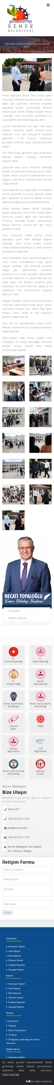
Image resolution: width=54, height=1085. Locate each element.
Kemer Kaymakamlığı (40, 682)
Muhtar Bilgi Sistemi (14, 750)
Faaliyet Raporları (16, 965)
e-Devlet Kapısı (13, 727)
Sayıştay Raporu (16, 969)
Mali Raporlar (14, 956)
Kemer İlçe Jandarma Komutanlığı (40, 705)
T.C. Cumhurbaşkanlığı (13, 660)
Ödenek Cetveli (15, 960)
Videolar (12, 1026)
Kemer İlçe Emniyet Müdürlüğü (13, 705)
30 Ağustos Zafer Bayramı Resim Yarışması (23, 1041)
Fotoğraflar (14, 610)
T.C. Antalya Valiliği (14, 682)
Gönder (7, 912)
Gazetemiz (13, 1021)
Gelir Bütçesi (14, 951)
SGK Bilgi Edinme (40, 750)
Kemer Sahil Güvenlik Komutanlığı (13, 772)
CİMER (40, 726)
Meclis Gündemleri (17, 1030)
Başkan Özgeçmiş (17, 618)
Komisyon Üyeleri (16, 946)
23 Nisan (12, 1035)
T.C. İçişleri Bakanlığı (40, 660)
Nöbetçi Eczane (40, 772)
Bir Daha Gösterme (41, 1081)
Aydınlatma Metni (16, 1057)
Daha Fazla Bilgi (10, 1074)
